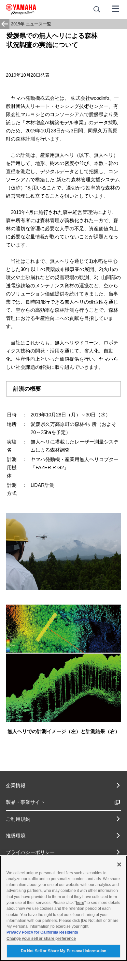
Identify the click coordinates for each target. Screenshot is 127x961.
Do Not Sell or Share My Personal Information (63, 951)
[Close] (119, 864)
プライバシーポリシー (30, 852)
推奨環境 (15, 835)
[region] (63, 908)
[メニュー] (116, 8)
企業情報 (15, 785)
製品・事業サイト (25, 802)
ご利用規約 (18, 819)
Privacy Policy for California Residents (42, 932)
